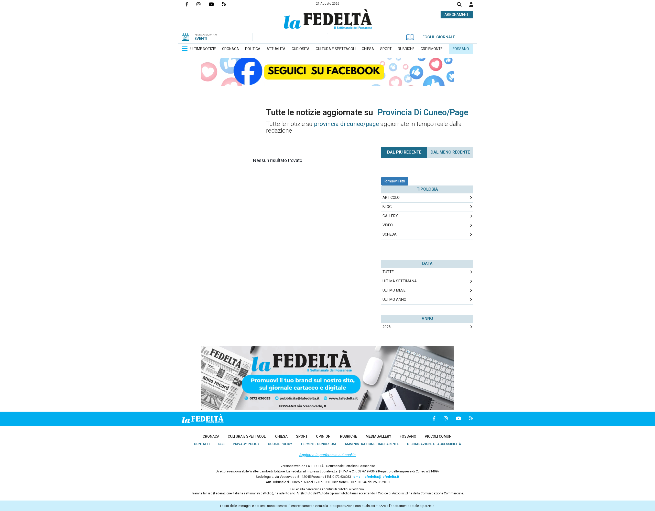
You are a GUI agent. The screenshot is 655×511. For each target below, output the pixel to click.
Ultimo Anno (394, 299)
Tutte (388, 272)
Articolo (391, 197)
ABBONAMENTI (457, 15)
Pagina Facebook (190, 4)
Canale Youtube (215, 4)
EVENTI (200, 38)
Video (388, 225)
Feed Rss (228, 4)
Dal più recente (404, 152)
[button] (471, 4)
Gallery (390, 216)
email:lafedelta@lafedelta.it (376, 477)
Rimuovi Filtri (395, 181)
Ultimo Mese (394, 290)
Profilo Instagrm (202, 4)
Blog (387, 207)
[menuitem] (203, 49)
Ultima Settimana (400, 281)
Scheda (390, 234)
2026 (387, 327)
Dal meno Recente (450, 152)
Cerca (459, 5)
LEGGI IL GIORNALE (437, 37)
